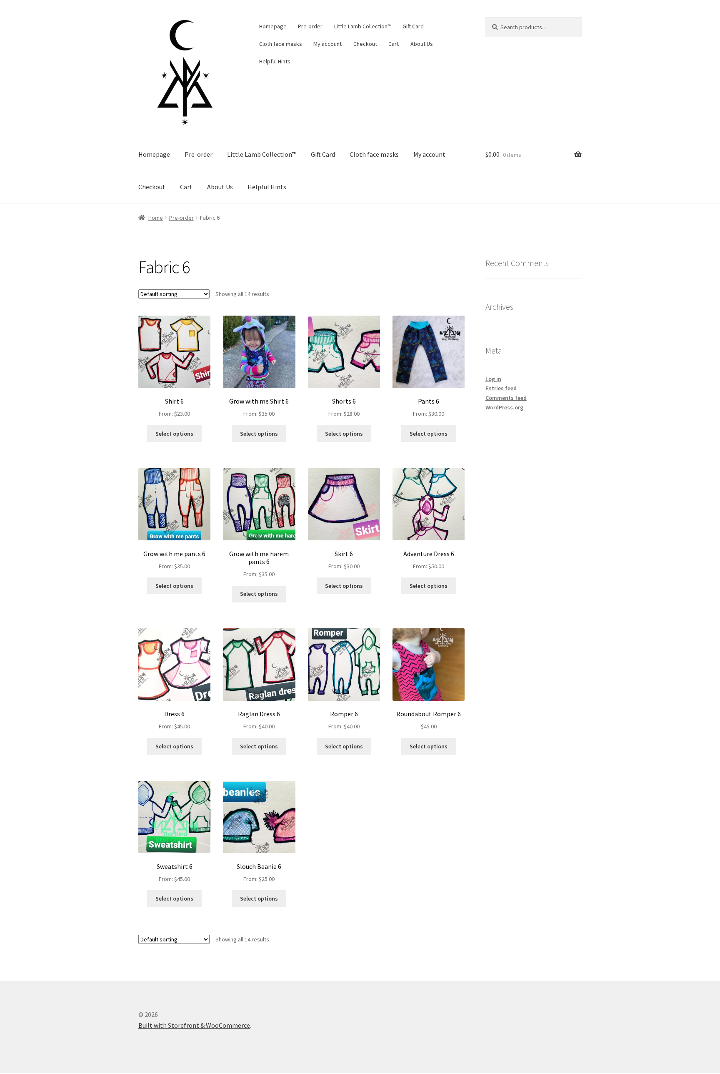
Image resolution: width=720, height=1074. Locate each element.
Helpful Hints (274, 61)
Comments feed (506, 397)
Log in (493, 379)
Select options (174, 433)
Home (155, 217)
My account (327, 44)
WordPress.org (504, 407)
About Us (421, 44)
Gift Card (413, 26)
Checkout (365, 44)
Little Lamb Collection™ (362, 26)
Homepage (273, 26)
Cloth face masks (280, 44)
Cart (393, 44)
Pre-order (310, 26)
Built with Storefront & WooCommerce (194, 1025)
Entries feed (501, 388)
